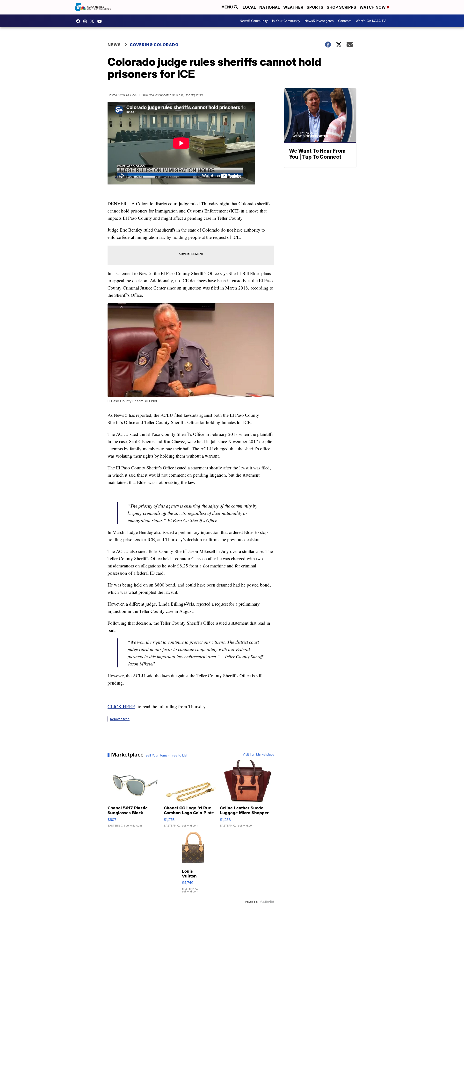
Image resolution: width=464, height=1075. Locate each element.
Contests (344, 20)
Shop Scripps (341, 7)
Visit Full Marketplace (258, 754)
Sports (315, 7)
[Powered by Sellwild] (267, 902)
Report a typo (120, 719)
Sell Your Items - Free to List (166, 755)
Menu (227, 7)
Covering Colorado (154, 44)
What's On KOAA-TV (371, 20)
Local (249, 7)
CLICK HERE (121, 706)
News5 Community (254, 20)
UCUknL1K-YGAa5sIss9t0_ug (100, 21)
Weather (293, 7)
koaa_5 (86, 21)
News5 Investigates (319, 20)
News (114, 44)
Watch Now (373, 7)
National (269, 7)
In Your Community (286, 20)
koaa (93, 21)
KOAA (79, 21)
